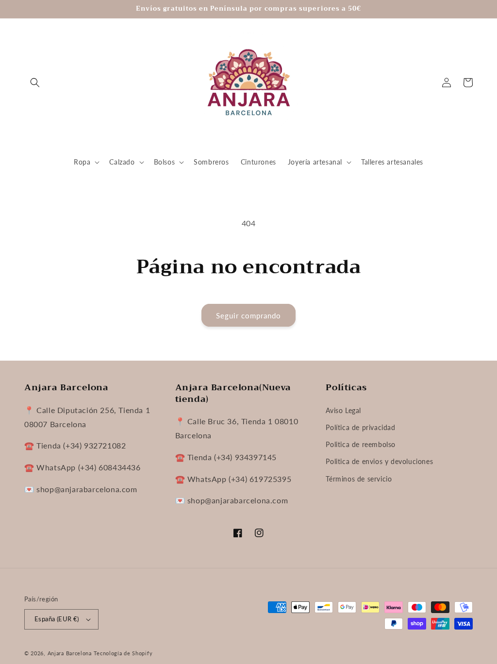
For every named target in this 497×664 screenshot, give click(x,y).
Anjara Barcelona (70, 653)
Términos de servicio (359, 479)
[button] (35, 82)
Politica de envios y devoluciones (379, 461)
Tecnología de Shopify (123, 653)
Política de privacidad (360, 427)
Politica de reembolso (361, 444)
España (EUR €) (56, 619)
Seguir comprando (248, 315)
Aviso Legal (343, 410)
